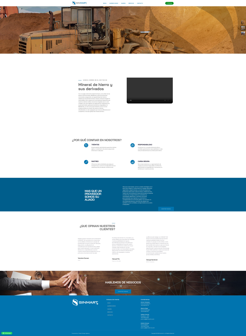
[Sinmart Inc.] (79, 3)
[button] (6, 333)
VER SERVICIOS (85, 42)
